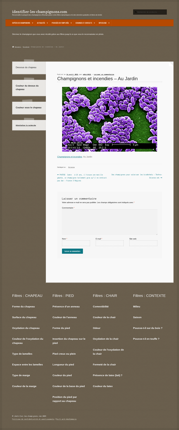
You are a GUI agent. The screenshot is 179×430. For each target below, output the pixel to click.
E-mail (99, 239)
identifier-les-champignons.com (39, 11)
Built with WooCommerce (66, 419)
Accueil (18, 47)
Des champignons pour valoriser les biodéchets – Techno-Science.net (137, 176)
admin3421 (87, 74)
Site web (132, 239)
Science (26, 47)
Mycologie (103, 23)
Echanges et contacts (84, 23)
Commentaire (68, 208)
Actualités (41, 23)
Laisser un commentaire (104, 74)
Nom (64, 239)
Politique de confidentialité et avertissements (33, 419)
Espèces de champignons (21, 23)
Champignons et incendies (69, 157)
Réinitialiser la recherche (26, 125)
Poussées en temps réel (60, 23)
